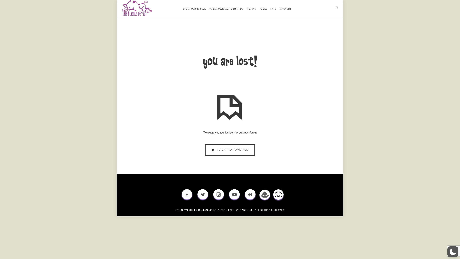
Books (263, 9)
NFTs (273, 9)
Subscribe (285, 9)
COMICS (251, 9)
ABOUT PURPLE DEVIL (194, 9)
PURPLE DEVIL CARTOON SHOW (226, 9)
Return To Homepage (232, 149)
